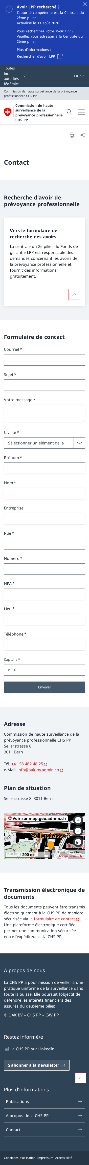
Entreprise (13, 508)
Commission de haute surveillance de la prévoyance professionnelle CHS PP (39, 112)
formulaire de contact (54, 919)
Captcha (11, 659)
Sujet (8, 374)
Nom (8, 482)
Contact (13, 1129)
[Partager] (82, 135)
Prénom (11, 457)
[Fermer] (85, 4)
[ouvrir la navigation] (81, 112)
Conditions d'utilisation (19, 1158)
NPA (8, 583)
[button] (80, 1078)
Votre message (18, 399)
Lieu (8, 609)
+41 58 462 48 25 (27, 764)
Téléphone (13, 634)
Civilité (10, 432)
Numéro (12, 558)
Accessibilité (63, 1158)
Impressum (45, 1158)
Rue (7, 533)
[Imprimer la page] (71, 135)
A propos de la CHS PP (27, 1115)
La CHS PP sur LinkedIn (32, 1049)
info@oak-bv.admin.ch (38, 769)
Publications (17, 1101)
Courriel (11, 349)
